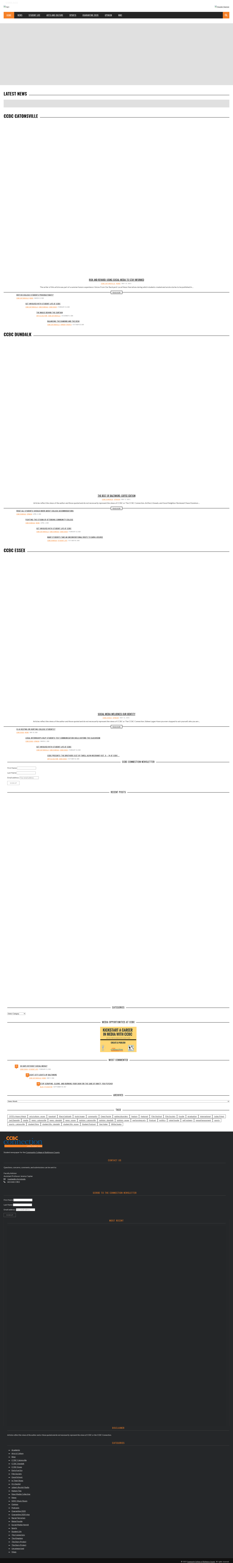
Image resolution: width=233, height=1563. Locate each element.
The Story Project (19, 1541)
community (92, 1116)
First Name (12, 768)
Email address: (13, 777)
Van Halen (103, 1124)
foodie (181, 1116)
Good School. (17, 1477)
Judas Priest (219, 1116)
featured (144, 1116)
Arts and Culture (54, 15)
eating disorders (121, 1116)
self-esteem (187, 1120)
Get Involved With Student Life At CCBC (42, 303)
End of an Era (17, 1470)
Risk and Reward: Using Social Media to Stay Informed (116, 280)
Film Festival (156, 1116)
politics (162, 1120)
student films (33, 1124)
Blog (41, 1087)
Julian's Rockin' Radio (20, 1487)
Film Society (170, 1116)
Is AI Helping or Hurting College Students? (35, 729)
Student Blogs (12, 2)
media (25, 1120)
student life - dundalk (51, 1124)
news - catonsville (39, 1120)
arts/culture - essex (37, 1116)
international (205, 1116)
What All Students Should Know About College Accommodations (45, 510)
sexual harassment (203, 1120)
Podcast (152, 1120)
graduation (192, 1116)
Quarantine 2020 (91, 15)
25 (27, 1074)
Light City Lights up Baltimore (43, 1074)
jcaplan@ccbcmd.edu (16, 1179)
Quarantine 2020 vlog (21, 1514)
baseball (52, 1116)
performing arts (139, 1120)
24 (38, 1083)
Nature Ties (16, 1491)
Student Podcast (89, 1124)
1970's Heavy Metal (17, 1116)
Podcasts (15, 1508)
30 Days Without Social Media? (33, 1066)
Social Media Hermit (20, 1524)
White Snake (116, 1124)
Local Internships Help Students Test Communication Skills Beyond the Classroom (62, 738)
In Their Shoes (17, 1480)
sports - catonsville (17, 1124)
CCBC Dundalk (43, 307)
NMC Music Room (19, 1501)
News (20, 15)
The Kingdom (17, 1538)
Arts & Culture (41, 316)
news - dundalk (56, 1120)
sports (217, 1120)
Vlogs (14, 1552)
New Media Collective (21, 1494)
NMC (120, 15)
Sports (72, 15)
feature (134, 1116)
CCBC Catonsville (108, 284)
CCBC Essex (53, 307)
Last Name (11, 773)
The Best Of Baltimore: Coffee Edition (116, 495)
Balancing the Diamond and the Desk (63, 321)
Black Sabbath (65, 1116)
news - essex (70, 1120)
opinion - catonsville (87, 1120)
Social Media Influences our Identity (116, 714)
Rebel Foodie (17, 1521)
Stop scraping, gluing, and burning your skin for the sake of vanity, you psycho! (76, 1083)
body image (80, 1116)
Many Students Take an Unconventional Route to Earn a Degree (75, 537)
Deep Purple (106, 1116)
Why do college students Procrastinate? (35, 295)
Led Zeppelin (14, 1120)
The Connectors (18, 1535)
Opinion (108, 15)
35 (16, 1066)
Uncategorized (18, 1548)
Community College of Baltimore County (43, 1152)
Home (9, 15)
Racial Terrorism (18, 1518)
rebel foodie (174, 1120)
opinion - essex (123, 1120)
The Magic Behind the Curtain (49, 312)
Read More (116, 292)
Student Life (34, 15)
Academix (16, 1450)
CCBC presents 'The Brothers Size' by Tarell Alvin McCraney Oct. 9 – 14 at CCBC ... (83, 755)
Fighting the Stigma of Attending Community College (49, 519)
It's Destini (48, 1087)
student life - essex (71, 1124)
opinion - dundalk (106, 1120)
